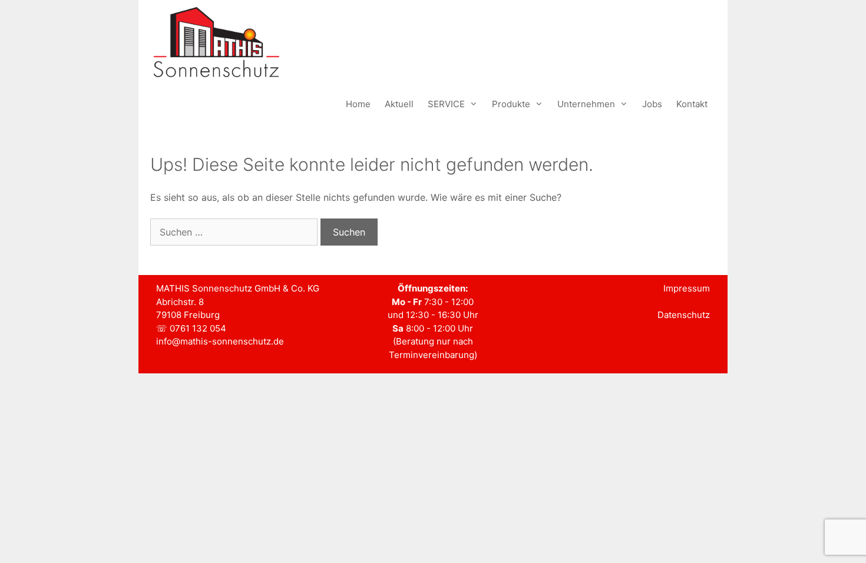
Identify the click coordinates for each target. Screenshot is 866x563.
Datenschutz (683, 314)
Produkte (511, 104)
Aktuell (399, 104)
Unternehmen (586, 104)
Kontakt (692, 104)
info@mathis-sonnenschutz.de (220, 341)
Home (358, 104)
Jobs (652, 104)
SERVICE (446, 104)
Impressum (686, 288)
